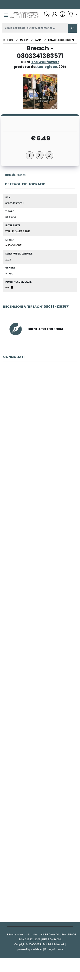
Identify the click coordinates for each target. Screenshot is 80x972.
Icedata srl (36, 949)
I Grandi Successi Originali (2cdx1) (40, 783)
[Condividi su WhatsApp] (49, 155)
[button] (72, 14)
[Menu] (6, 15)
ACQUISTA (42, 446)
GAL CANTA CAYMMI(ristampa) (40, 600)
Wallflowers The (17, 231)
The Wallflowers (45, 62)
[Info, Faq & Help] (62, 15)
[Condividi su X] (39, 155)
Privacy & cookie (53, 949)
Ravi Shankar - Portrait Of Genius (40, 875)
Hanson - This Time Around (40, 417)
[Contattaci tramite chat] (46, 15)
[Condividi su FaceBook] (30, 155)
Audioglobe (13, 245)
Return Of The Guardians (40, 692)
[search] (72, 28)
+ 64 (8, 287)
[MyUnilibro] (54, 15)
